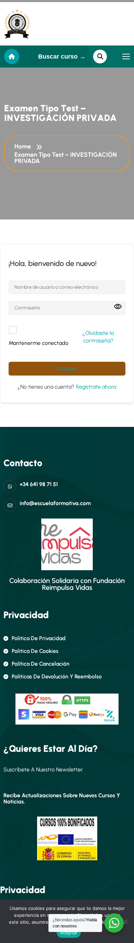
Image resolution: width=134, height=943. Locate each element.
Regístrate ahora (96, 386)
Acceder (67, 368)
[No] (125, 921)
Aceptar (69, 932)
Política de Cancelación (40, 663)
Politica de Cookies (35, 651)
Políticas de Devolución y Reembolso (57, 676)
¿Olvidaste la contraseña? (98, 337)
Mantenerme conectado (38, 343)
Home (24, 146)
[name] (17, 24)
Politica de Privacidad (39, 638)
